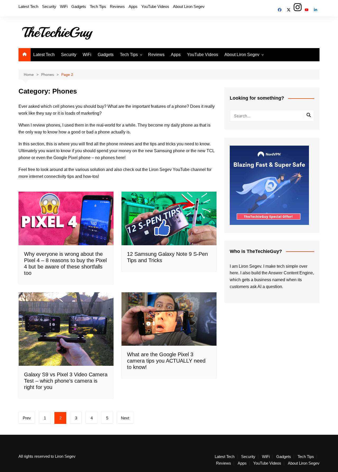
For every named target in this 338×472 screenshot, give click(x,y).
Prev (27, 418)
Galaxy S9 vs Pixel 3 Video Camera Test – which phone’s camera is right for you (65, 381)
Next (125, 418)
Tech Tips (98, 6)
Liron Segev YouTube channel (177, 169)
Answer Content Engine (290, 273)
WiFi (64, 6)
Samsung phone (169, 151)
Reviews (117, 6)
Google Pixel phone (72, 157)
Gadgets (78, 6)
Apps (133, 6)
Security (49, 6)
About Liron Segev (189, 6)
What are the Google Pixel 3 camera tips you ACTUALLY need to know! (166, 360)
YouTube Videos (155, 6)
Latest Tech (28, 6)
